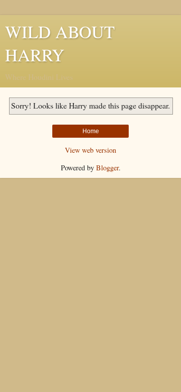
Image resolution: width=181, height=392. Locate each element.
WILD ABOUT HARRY (60, 43)
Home (90, 131)
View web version (90, 150)
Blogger (107, 167)
